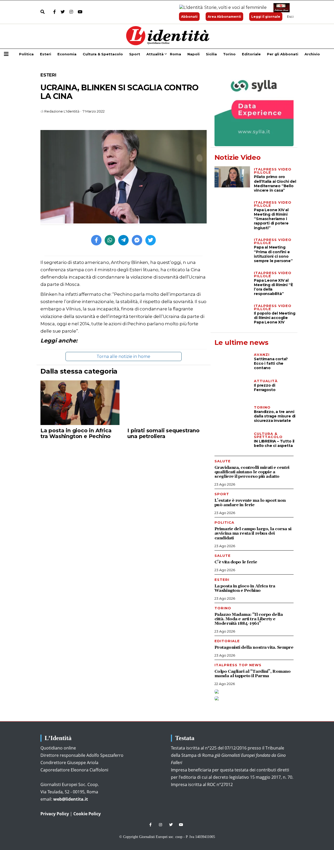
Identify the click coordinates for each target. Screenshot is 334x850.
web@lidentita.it (70, 799)
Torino (229, 54)
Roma (175, 54)
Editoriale (251, 54)
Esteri (45, 54)
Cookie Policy (87, 814)
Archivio (312, 54)
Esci (290, 16)
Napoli (193, 54)
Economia (66, 54)
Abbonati (189, 17)
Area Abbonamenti (224, 17)
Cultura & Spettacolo (103, 54)
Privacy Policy (54, 814)
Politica (26, 54)
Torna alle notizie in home (123, 356)
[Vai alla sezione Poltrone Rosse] (280, 7)
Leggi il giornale (265, 17)
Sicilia (211, 54)
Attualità (155, 54)
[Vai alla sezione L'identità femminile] (221, 8)
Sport (134, 54)
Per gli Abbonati (282, 54)
